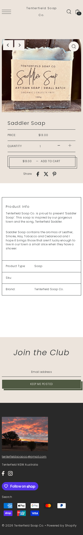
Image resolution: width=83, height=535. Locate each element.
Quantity (15, 146)
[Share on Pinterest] (54, 174)
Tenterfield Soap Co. (41, 11)
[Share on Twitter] (46, 174)
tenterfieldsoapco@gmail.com (24, 457)
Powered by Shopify (62, 525)
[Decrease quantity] (58, 145)
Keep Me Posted (41, 384)
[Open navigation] (7, 12)
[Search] (69, 12)
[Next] (19, 45)
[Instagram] (10, 473)
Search (7, 497)
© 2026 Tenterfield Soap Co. (23, 525)
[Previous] (8, 45)
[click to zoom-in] (74, 46)
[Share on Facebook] (38, 174)
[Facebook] (3, 473)
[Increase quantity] (69, 145)
